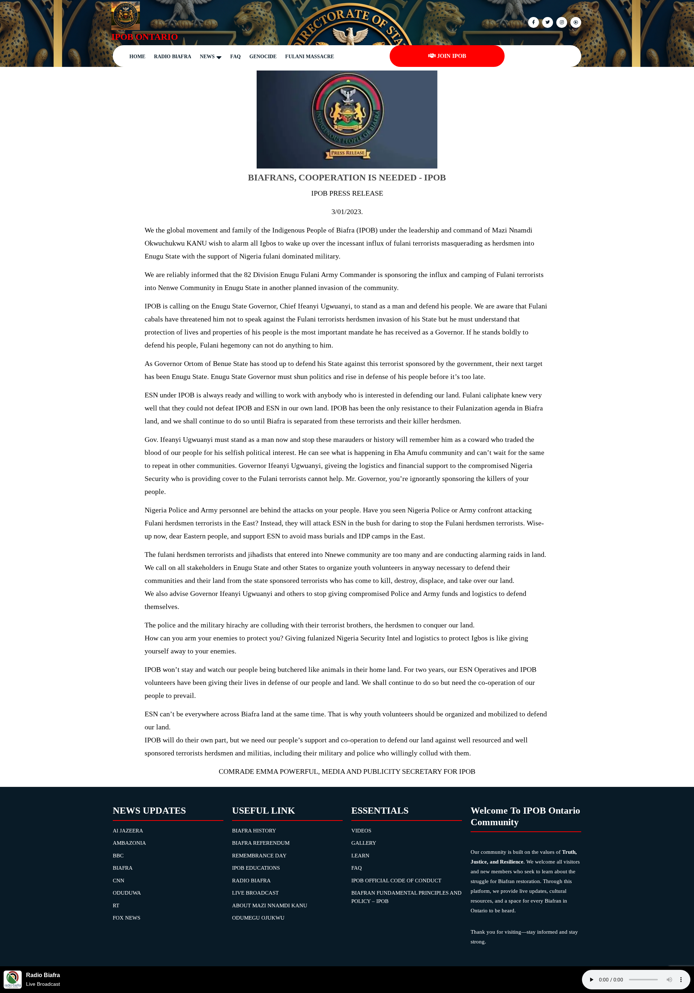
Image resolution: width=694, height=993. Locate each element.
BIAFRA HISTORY (254, 831)
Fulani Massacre (309, 56)
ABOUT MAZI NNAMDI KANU (269, 905)
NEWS (207, 56)
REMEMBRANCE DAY (259, 855)
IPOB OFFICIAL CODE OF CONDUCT (396, 880)
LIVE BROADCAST (255, 893)
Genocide (263, 56)
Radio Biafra (172, 56)
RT (116, 905)
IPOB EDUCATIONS (256, 868)
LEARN (360, 855)
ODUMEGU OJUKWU (258, 918)
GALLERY (363, 843)
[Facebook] (532, 22)
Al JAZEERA (128, 831)
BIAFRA (123, 868)
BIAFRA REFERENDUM (261, 843)
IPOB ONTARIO (144, 37)
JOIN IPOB (451, 56)
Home (137, 56)
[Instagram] (575, 22)
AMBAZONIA (129, 843)
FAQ (235, 56)
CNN (118, 880)
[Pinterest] (560, 22)
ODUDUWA (127, 893)
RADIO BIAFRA (251, 880)
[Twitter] (546, 22)
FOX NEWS (126, 918)
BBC (118, 855)
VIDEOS (361, 831)
